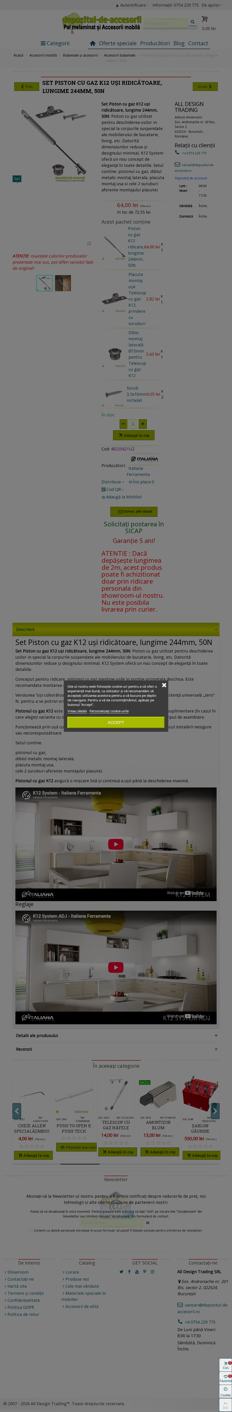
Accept (116, 722)
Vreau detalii (77, 711)
